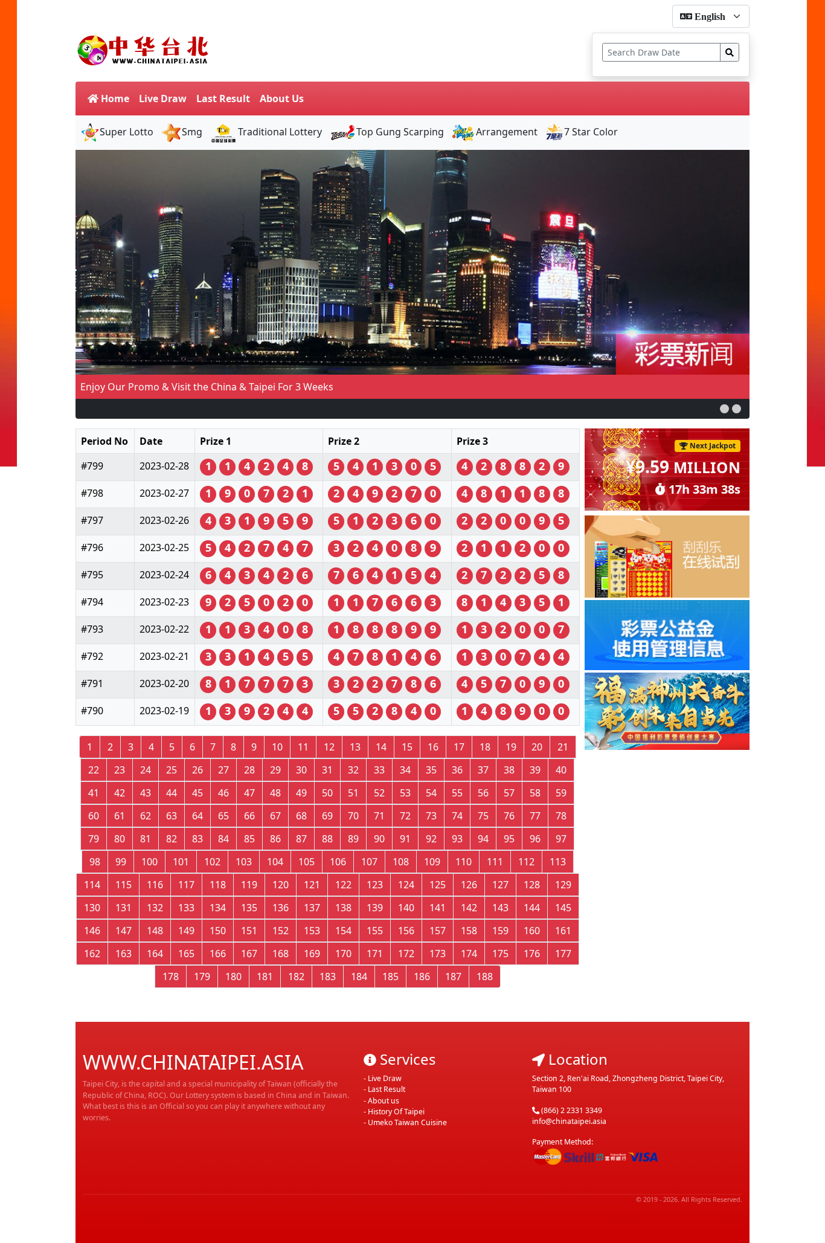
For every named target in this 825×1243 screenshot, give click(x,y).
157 (437, 930)
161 (563, 930)
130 (92, 907)
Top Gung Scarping (400, 131)
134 (218, 907)
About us (383, 1101)
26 (197, 769)
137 (312, 907)
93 (457, 838)
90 (379, 838)
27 (223, 769)
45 (197, 792)
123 (375, 884)
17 (459, 747)
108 (401, 861)
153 (312, 930)
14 (381, 747)
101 (181, 861)
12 (329, 747)
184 (359, 976)
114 (92, 884)
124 (406, 884)
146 (92, 930)
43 (145, 792)
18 (485, 747)
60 (93, 815)
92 (431, 838)
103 (244, 861)
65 (223, 815)
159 (500, 930)
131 (123, 907)
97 (561, 838)
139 (375, 907)
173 (437, 953)
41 (93, 792)
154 (343, 930)
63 (171, 815)
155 (375, 930)
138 (343, 907)
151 (249, 930)
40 (561, 769)
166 (218, 953)
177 (563, 953)
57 (509, 792)
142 (469, 907)
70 (353, 815)
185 (390, 976)
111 (495, 861)
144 (532, 907)
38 (509, 769)
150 (218, 930)
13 (355, 747)
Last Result (223, 98)
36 (457, 769)
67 (275, 815)
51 (353, 792)
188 (485, 976)
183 (327, 976)
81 (145, 838)
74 (457, 815)
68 (301, 815)
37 (483, 769)
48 (275, 792)
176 (532, 953)
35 (431, 769)
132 (155, 907)
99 (120, 861)
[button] (724, 408)
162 (92, 953)
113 (558, 861)
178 (170, 976)
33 (379, 769)
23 (119, 769)
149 (186, 930)
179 (202, 976)
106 (338, 861)
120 (280, 884)
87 (301, 838)
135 (249, 907)
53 (405, 792)
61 (119, 815)
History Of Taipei (396, 1111)
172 (406, 953)
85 (249, 838)
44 (171, 792)
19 (511, 747)
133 (186, 907)
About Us (282, 98)
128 (532, 884)
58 (535, 792)
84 (223, 838)
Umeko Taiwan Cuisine (407, 1122)
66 (249, 815)
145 (563, 907)
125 (437, 884)
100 (149, 861)
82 (171, 838)
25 (171, 769)
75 (483, 815)
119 (249, 884)
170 (343, 953)
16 (433, 747)
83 (197, 838)
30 (301, 769)
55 (457, 792)
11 (303, 747)
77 (535, 815)
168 (280, 953)
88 (327, 838)
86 (275, 838)
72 (405, 815)
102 (212, 861)
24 (145, 769)
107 (369, 861)
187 (453, 976)
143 (500, 907)
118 (218, 884)
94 (483, 838)
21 (562, 747)
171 (375, 953)
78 (561, 815)
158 (469, 930)
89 (353, 838)
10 (277, 747)
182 (296, 976)
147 (123, 930)
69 (327, 815)
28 (249, 769)
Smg (192, 131)
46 (223, 792)
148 (155, 930)
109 (432, 861)
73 (431, 815)
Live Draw (163, 98)
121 (312, 884)
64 (197, 815)
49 (301, 792)
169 (312, 953)
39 (535, 769)
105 (306, 861)
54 (431, 792)
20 (536, 747)
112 (526, 861)
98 (94, 861)
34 (405, 769)
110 (463, 861)
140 (406, 907)
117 (186, 884)
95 (509, 838)
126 (469, 884)
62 (145, 815)
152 (280, 930)
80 (119, 838)
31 (327, 769)
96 (535, 838)
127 (500, 884)
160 (532, 930)
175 (500, 953)
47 (249, 792)
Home (113, 98)
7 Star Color (591, 131)
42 (119, 792)
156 (406, 930)
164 (155, 953)
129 (563, 884)
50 (327, 792)
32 (353, 769)
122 (343, 884)
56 (483, 792)
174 (469, 953)
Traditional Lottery (280, 131)
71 (379, 815)
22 (93, 769)
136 (280, 907)
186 (422, 976)
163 (123, 953)
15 (407, 747)
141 (437, 907)
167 (249, 953)
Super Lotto (126, 131)
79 (93, 838)
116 (155, 884)
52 (379, 792)
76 (509, 815)
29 (275, 769)
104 (275, 861)
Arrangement (507, 131)
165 (186, 953)
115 (123, 884)
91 (405, 838)
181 (265, 976)
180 (233, 976)
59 (561, 792)
